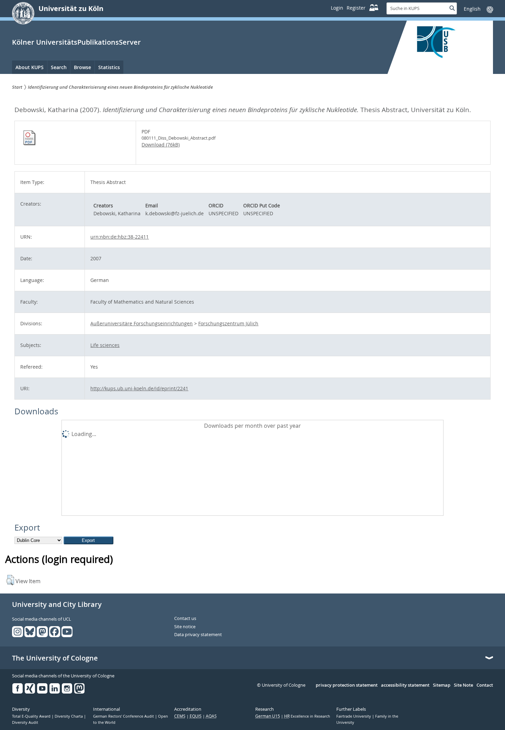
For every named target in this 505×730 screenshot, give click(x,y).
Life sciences (105, 345)
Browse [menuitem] (82, 67)
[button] (10, 580)
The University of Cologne (55, 658)
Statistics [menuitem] (109, 67)
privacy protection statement (347, 685)
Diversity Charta (69, 716)
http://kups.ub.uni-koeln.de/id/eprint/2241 (139, 388)
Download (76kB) (161, 144)
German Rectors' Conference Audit (124, 716)
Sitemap (441, 685)
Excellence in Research (307, 716)
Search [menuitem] (59, 67)
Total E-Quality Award (32, 716)
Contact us (185, 618)
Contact (484, 685)
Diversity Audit (25, 722)
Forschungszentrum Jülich (228, 323)
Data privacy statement (198, 635)
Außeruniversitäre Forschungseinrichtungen (141, 323)
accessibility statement (405, 685)
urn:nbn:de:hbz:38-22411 (119, 236)
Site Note (463, 685)
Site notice (184, 627)
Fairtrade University (354, 716)
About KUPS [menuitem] (29, 67)
